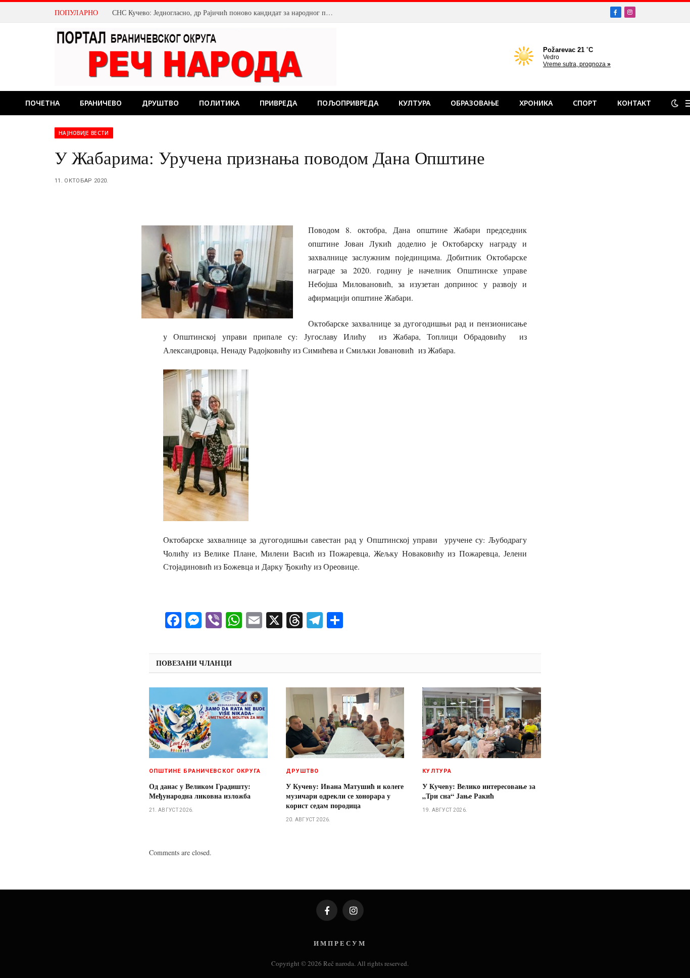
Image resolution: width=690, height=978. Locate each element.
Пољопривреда (347, 103)
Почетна (42, 103)
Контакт (634, 103)
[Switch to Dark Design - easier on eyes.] (675, 103)
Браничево (101, 103)
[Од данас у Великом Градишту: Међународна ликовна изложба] (208, 722)
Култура (414, 103)
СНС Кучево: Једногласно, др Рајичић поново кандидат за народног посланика (225, 12)
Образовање (475, 103)
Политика (219, 103)
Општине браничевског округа (205, 771)
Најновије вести (84, 132)
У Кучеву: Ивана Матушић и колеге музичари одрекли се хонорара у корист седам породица (345, 795)
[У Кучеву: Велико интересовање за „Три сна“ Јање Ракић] (481, 722)
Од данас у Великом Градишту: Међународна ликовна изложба (200, 791)
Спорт (585, 103)
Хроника (536, 103)
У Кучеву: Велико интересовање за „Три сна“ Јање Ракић (478, 791)
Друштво (160, 103)
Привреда (278, 103)
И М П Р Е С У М (339, 943)
